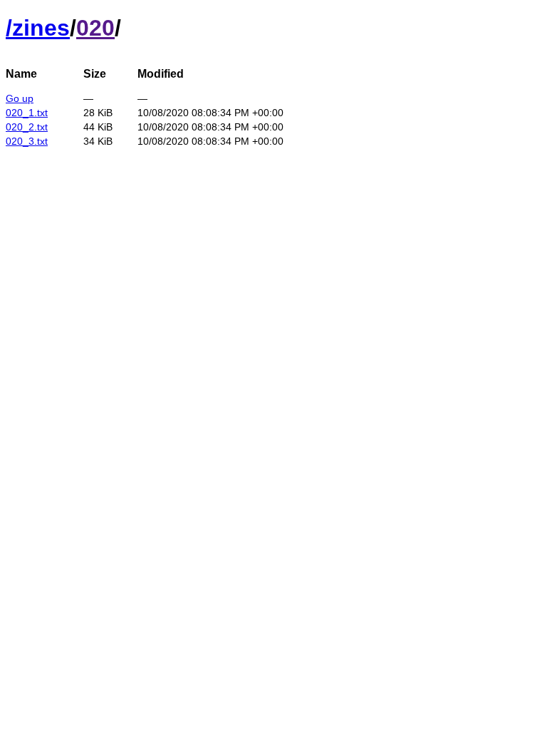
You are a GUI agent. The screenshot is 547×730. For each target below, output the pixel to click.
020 (95, 28)
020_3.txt (27, 141)
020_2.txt (27, 127)
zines (41, 28)
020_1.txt (27, 112)
